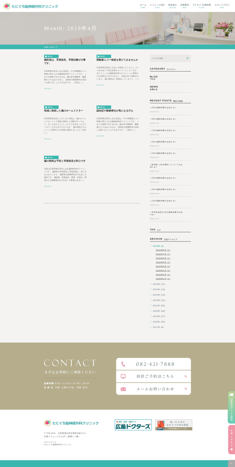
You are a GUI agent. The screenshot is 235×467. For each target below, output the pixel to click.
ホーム (143, 6)
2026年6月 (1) (163, 258)
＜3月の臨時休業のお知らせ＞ (163, 189)
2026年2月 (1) (163, 275)
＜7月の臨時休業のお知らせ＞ (163, 130)
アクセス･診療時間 (202, 6)
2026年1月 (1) (163, 279)
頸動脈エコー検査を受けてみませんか (117, 59)
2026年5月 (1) (163, 262)
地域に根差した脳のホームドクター (63, 110)
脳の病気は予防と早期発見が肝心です (65, 161)
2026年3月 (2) (163, 270)
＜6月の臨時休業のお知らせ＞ (163, 142)
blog (50, 56)
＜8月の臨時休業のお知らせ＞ (163, 119)
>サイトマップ (50, 442)
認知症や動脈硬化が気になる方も (115, 110)
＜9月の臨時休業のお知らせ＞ (163, 108)
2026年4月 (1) (163, 266)
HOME (46, 47)
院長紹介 (172, 6)
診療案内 (184, 6)
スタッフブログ (222, 6)
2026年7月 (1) (163, 254)
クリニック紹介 (157, 6)
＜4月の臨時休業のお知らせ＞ (163, 178)
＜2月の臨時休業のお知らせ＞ (163, 201)
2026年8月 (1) (163, 250)
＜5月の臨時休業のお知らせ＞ (163, 153)
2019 (52, 47)
